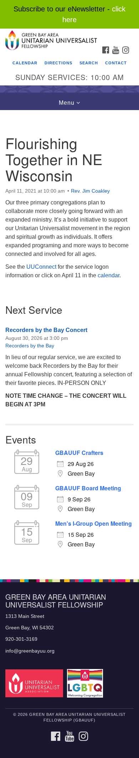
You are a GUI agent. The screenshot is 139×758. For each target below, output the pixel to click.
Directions (58, 63)
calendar (108, 275)
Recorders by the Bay (29, 345)
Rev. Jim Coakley (90, 191)
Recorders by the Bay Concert (46, 330)
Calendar (24, 63)
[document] (69, 340)
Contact (116, 63)
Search (88, 63)
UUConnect (41, 267)
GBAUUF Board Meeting (88, 488)
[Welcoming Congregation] (86, 683)
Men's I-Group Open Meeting (93, 523)
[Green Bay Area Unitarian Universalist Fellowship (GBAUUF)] (69, 35)
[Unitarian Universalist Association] (35, 683)
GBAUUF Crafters (79, 452)
